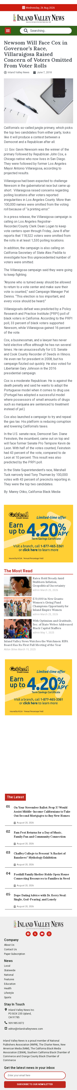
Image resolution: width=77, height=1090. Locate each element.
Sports (7, 997)
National (9, 974)
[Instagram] (49, 933)
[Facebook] (28, 933)
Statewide (9, 970)
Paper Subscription (14, 954)
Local (7, 965)
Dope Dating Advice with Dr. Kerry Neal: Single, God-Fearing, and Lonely (40, 897)
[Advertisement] (38, 755)
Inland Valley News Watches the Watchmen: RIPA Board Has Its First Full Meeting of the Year (36, 643)
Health (7, 988)
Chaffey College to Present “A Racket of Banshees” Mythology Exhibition (40, 855)
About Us (9, 944)
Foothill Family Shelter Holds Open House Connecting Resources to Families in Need (42, 876)
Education (10, 983)
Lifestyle (9, 993)
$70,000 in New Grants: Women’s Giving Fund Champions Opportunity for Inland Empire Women (51, 604)
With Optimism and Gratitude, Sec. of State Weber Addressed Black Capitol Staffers (53, 624)
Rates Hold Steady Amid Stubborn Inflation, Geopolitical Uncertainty (49, 582)
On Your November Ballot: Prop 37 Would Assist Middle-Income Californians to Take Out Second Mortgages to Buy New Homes (42, 812)
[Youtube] (42, 933)
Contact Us (10, 949)
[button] (8, 30)
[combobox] (46, 30)
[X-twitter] (35, 933)
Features (9, 979)
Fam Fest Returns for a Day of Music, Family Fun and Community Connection (40, 834)
